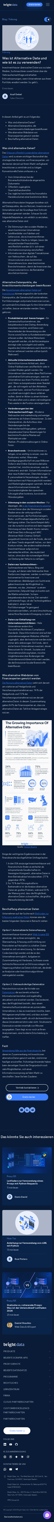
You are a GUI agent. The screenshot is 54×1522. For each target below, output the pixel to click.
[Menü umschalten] (48, 5)
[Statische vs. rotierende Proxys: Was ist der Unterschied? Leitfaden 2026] (27, 1284)
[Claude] (22, 1457)
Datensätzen (8, 992)
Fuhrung (13, 19)
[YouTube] (11, 1444)
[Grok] (28, 1457)
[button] (16, 1430)
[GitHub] (16, 1444)
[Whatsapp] (5, 1469)
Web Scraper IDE (41, 934)
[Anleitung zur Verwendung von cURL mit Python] (27, 1222)
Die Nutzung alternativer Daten (17, 682)
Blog (4, 19)
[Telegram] (16, 1469)
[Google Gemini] (16, 1457)
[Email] (11, 1469)
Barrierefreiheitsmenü (13, 1517)
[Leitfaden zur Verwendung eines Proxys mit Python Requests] (27, 1159)
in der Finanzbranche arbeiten (37, 505)
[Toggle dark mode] (48, 19)
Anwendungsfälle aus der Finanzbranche (21, 1050)
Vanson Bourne (30, 847)
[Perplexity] (11, 1457)
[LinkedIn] (5, 1444)
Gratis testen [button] (34, 4)
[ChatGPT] (5, 1457)
